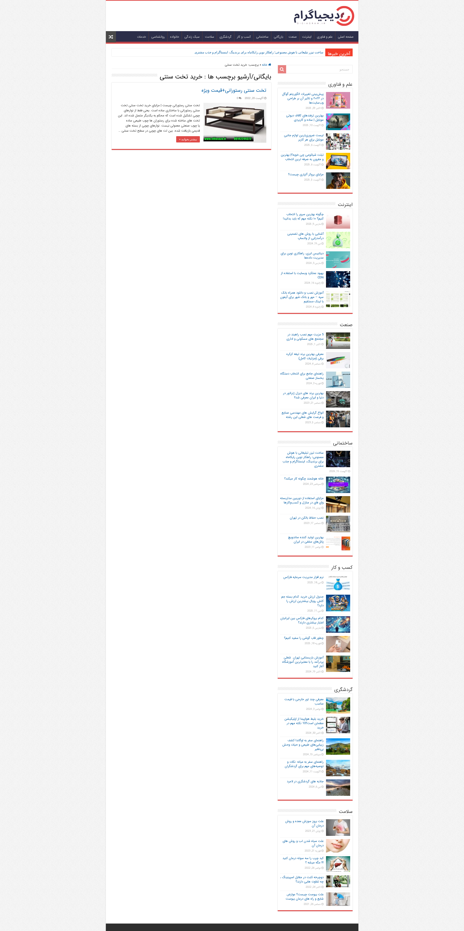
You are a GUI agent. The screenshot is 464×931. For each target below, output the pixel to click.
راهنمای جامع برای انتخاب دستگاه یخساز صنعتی (302, 376)
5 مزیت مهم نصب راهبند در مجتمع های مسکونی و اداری (305, 336)
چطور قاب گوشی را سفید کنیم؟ (304, 638)
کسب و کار (244, 36)
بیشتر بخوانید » (188, 139)
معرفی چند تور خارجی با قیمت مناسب (304, 701)
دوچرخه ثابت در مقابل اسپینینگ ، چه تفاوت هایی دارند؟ (302, 879)
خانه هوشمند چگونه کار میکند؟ (304, 478)
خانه (265, 64)
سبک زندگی (192, 36)
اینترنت (307, 36)
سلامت (209, 36)
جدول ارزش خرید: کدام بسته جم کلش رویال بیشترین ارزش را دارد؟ (302, 601)
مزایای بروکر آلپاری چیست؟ (306, 174)
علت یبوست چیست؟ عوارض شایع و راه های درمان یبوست (305, 896)
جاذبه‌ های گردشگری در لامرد (305, 781)
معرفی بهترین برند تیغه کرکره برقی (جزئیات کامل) (305, 356)
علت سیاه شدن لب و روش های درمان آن (303, 843)
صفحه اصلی (346, 36)
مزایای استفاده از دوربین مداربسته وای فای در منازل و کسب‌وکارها (302, 500)
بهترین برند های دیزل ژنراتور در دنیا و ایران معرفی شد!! (303, 395)
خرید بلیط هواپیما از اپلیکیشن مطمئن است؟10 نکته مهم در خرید (304, 723)
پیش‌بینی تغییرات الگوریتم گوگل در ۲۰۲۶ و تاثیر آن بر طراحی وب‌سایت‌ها (303, 98)
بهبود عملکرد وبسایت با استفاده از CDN (302, 275)
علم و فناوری (325, 36)
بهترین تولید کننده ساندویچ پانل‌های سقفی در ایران (306, 539)
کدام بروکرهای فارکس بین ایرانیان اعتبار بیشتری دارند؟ (302, 620)
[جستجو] (282, 69)
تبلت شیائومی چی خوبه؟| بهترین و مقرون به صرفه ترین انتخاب (302, 157)
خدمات (141, 36)
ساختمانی (262, 36)
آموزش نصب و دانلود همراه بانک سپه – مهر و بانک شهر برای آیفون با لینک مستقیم (302, 297)
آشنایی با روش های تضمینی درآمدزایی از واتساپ (305, 236)
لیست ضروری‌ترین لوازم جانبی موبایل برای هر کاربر (304, 137)
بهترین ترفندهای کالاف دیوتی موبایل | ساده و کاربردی (305, 117)
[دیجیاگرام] (324, 15)
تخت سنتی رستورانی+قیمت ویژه (234, 90)
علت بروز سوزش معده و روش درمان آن (304, 823)
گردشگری (225, 36)
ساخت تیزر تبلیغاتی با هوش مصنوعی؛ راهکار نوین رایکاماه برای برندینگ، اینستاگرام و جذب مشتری (259, 52)
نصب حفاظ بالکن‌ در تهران (307, 517)
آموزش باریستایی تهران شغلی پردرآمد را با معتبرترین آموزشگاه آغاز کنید (303, 662)
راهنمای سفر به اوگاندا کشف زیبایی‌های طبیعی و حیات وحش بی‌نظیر (303, 745)
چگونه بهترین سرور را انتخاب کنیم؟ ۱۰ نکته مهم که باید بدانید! (303, 216)
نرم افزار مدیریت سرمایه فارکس (303, 577)
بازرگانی (278, 36)
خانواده (174, 36)
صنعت (293, 36)
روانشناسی (158, 36)
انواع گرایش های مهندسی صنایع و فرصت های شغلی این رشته (303, 415)
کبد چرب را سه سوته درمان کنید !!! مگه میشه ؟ (303, 860)
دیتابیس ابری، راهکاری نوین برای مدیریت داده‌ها (302, 255)
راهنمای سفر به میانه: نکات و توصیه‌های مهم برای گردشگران (304, 764)
